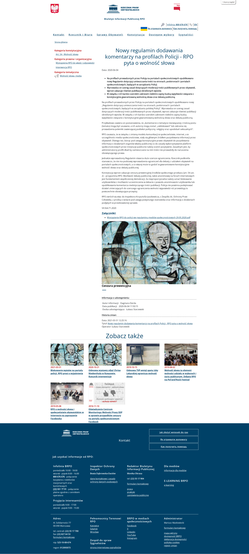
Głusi (191, 24)
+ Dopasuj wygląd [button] (228, 2)
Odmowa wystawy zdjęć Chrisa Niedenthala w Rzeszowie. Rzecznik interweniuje (105, 373)
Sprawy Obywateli (110, 34)
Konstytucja (136, 34)
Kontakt (58, 34)
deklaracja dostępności (175, 539)
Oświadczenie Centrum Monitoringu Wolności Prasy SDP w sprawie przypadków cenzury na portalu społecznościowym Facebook (105, 415)
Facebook (131, 525)
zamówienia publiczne (138, 495)
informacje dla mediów (175, 470)
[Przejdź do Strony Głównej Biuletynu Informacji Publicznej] (177, 7)
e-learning (169, 485)
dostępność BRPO (173, 536)
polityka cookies (172, 542)
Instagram (132, 538)
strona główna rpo (75, 433)
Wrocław (94, 532)
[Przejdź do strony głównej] (124, 8)
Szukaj (163, 24)
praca (130, 489)
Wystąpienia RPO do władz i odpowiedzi (75, 62)
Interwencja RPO (64, 67)
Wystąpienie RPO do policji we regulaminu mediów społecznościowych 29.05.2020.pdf (148, 217)
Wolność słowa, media (71, 75)
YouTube (131, 535)
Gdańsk (94, 528)
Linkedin (131, 532)
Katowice (94, 525)
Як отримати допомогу (173, 439)
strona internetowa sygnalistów (105, 547)
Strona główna (61, 42)
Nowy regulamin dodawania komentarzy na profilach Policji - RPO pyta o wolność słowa (150, 323)
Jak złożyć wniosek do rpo (174, 432)
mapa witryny (170, 533)
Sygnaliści (186, 34)
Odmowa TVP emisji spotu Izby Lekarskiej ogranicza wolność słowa (142, 373)
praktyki (131, 492)
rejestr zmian (170, 545)
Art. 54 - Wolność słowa (67, 54)
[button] (109, 257)
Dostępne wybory (161, 34)
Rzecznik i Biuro (81, 34)
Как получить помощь (174, 446)
